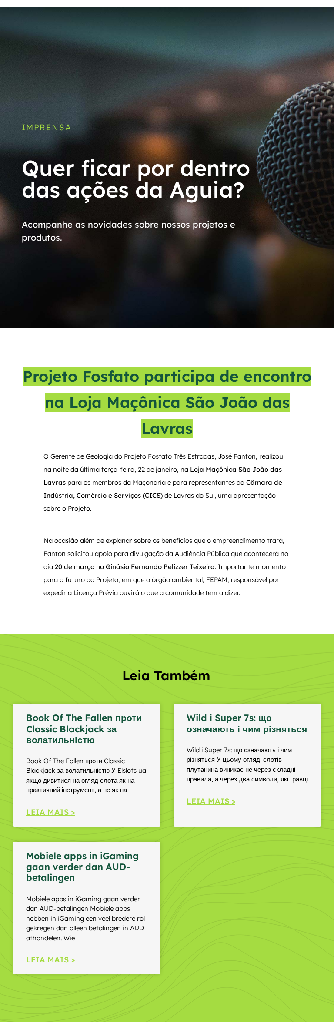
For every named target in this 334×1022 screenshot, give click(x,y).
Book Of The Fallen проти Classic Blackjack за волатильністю (84, 728)
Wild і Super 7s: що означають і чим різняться (247, 723)
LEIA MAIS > (50, 812)
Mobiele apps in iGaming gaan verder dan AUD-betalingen (82, 866)
